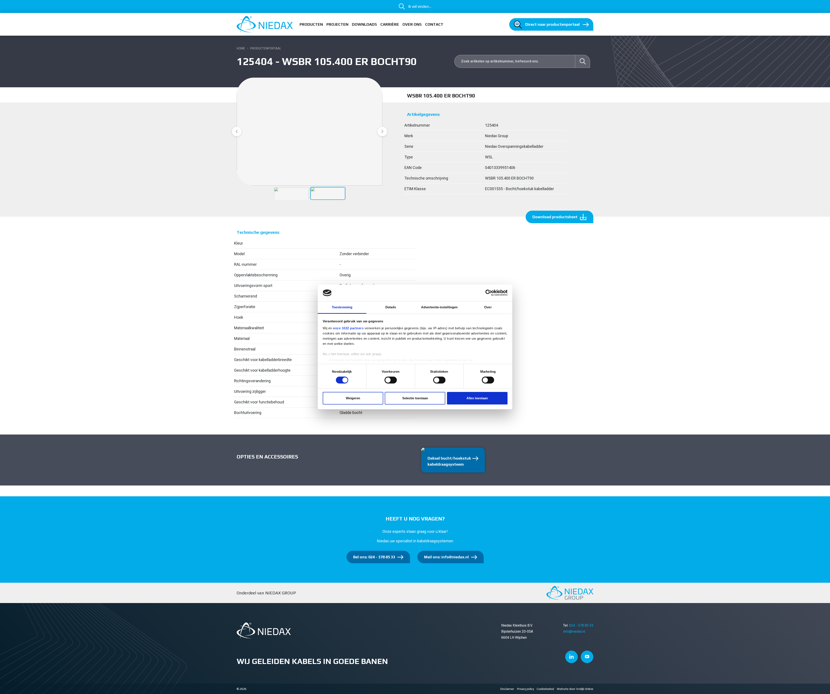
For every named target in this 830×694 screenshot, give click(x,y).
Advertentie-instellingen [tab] (439, 307)
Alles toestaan (477, 398)
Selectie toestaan (415, 398)
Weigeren (353, 398)
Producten (311, 24)
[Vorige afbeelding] (236, 131)
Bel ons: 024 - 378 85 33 (374, 557)
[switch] (391, 380)
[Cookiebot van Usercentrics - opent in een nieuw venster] (489, 293)
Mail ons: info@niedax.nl (446, 557)
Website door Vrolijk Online (575, 689)
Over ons (412, 24)
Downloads (364, 24)
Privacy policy (525, 689)
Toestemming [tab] (342, 307)
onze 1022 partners (348, 328)
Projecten (337, 24)
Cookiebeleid (545, 689)
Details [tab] (390, 307)
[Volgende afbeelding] (382, 131)
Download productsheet (555, 217)
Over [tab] (488, 307)
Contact (434, 24)
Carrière (389, 24)
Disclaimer (507, 689)
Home (241, 48)
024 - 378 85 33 (581, 625)
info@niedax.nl (574, 631)
